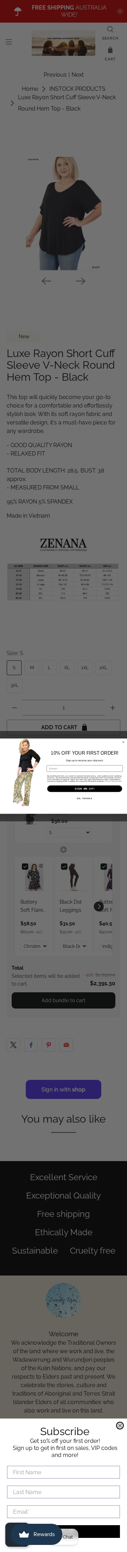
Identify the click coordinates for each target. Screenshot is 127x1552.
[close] (119, 1425)
